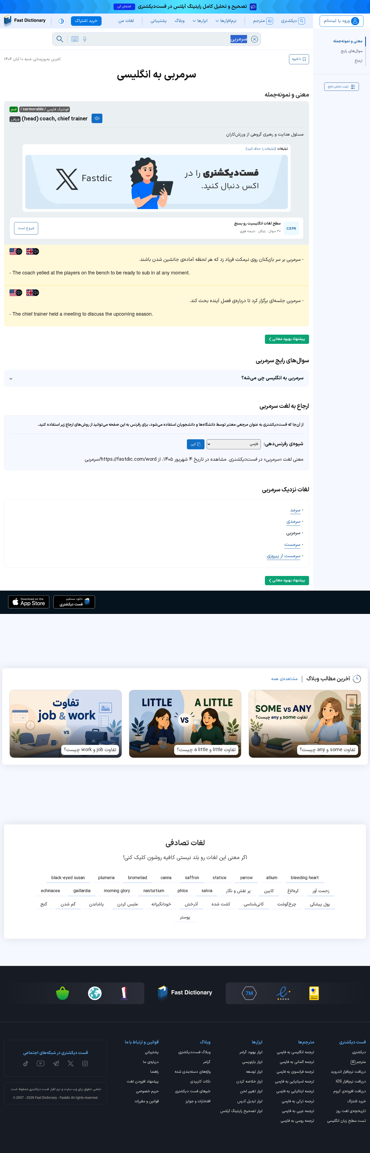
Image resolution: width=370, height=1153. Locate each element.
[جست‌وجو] (60, 39)
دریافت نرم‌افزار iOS (351, 1082)
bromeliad (137, 878)
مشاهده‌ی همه (284, 679)
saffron (192, 878)
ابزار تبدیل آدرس (249, 1101)
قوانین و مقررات (147, 1101)
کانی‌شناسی (254, 904)
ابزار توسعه (254, 1072)
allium (271, 878)
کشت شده (221, 904)
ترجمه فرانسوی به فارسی (295, 1072)
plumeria (106, 878)
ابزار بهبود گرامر (250, 1052)
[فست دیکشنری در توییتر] (71, 1063)
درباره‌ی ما (151, 1062)
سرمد (295, 510)
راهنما (154, 1072)
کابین (269, 891)
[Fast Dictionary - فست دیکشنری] (25, 21)
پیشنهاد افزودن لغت (143, 1082)
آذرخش (191, 904)
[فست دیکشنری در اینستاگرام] (85, 1063)
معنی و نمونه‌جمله (347, 41)
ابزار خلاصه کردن (249, 1082)
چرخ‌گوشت (286, 904)
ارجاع (358, 61)
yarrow (246, 878)
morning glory (117, 891)
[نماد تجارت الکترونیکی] (283, 993)
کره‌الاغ (293, 891)
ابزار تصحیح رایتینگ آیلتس (241, 1111)
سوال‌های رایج (351, 51)
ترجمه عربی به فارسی (298, 1111)
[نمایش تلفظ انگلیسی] (97, 118)
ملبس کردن (127, 904)
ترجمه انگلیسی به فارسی (295, 1052)
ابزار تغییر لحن (251, 1091)
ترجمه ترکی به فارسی (298, 1101)
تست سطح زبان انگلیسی (346, 1121)
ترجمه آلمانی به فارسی (297, 1062)
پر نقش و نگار (238, 891)
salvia (207, 891)
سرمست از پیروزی (283, 556)
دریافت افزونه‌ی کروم (349, 1091)
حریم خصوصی (147, 1091)
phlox (183, 891)
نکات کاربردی (200, 1082)
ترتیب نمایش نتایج (338, 87)
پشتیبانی (152, 1052)
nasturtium (154, 891)
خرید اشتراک (356, 1101)
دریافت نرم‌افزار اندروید (348, 1072)
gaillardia (81, 891)
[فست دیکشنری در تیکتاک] (25, 1063)
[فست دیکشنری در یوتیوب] (40, 1063)
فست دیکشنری (39, 1089)
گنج (43, 904)
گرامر (206, 1062)
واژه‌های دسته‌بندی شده (192, 1072)
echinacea (50, 891)
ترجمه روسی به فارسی (297, 1121)
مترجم (359, 1062)
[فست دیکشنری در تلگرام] (56, 1063)
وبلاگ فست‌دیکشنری (194, 1052)
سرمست (292, 544)
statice (219, 878)
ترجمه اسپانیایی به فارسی (294, 1082)
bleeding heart (305, 878)
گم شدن (68, 904)
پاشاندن (96, 904)
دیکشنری (359, 1052)
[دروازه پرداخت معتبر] (314, 993)
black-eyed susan (68, 878)
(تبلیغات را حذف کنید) (261, 148)
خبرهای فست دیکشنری (192, 1091)
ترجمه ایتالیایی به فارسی (295, 1091)
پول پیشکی (320, 904)
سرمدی (293, 521)
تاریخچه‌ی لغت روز (351, 1111)
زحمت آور (320, 891)
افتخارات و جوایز (198, 1101)
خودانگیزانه (161, 904)
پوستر (185, 917)
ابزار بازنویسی (252, 1062)
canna (166, 878)
